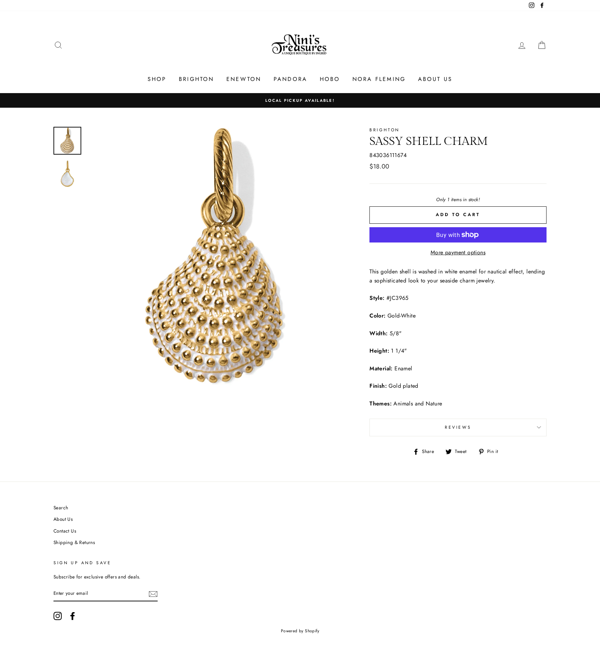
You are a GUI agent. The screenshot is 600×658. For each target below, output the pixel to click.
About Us (435, 79)
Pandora (290, 79)
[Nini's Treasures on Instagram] (57, 616)
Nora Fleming (379, 79)
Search (60, 507)
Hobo (330, 79)
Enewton (243, 79)
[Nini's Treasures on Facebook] (72, 616)
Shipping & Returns (74, 542)
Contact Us (64, 530)
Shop (157, 79)
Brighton (196, 79)
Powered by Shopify (300, 631)
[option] (300, 100)
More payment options (458, 252)
